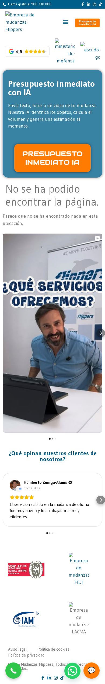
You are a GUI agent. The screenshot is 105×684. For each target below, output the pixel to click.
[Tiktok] (100, 4)
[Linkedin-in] (88, 4)
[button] (65, 22)
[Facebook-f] (83, 4)
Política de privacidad (26, 655)
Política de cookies (53, 649)
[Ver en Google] (15, 485)
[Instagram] (94, 4)
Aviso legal (17, 649)
